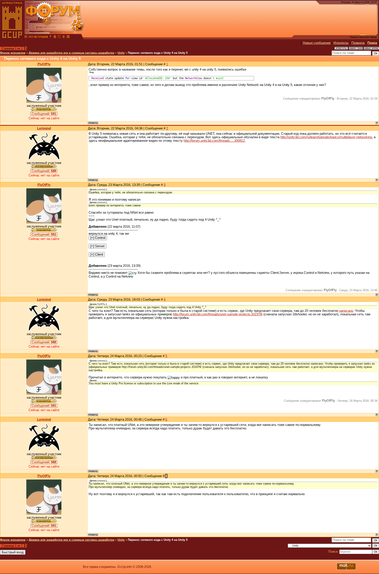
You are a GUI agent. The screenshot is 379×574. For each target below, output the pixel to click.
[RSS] (68, 37)
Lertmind (44, 128)
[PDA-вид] (63, 37)
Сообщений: (44, 114)
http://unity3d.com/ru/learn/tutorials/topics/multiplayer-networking (326, 137)
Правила (358, 43)
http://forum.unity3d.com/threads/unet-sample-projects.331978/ (218, 314)
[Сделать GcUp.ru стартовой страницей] (55, 37)
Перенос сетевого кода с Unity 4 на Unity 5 (158, 52)
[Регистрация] (38, 37)
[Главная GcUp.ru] (12, 37)
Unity (121, 52)
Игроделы (341, 43)
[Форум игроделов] (26, 37)
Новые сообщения (317, 43)
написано (346, 310)
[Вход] (50, 37)
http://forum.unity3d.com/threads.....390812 (214, 140)
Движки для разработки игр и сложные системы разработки (71, 52)
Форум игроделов (12, 52)
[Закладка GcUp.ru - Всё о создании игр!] (59, 37)
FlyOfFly (44, 64)
